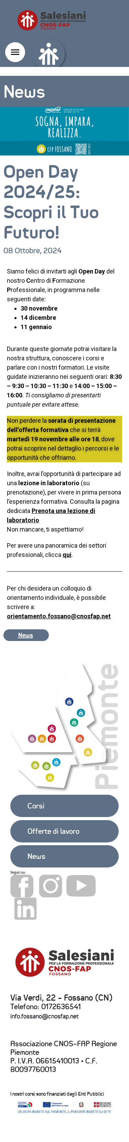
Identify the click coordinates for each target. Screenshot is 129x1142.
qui (67, 554)
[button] (26, 635)
